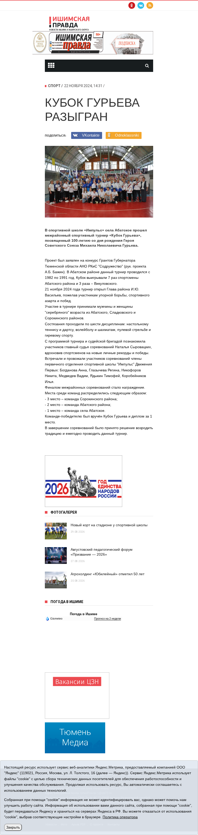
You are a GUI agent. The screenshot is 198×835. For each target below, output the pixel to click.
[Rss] (149, 5)
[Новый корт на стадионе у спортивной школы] (56, 531)
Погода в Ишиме (83, 614)
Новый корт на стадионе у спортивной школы (109, 525)
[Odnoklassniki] (131, 5)
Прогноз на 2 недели (107, 618)
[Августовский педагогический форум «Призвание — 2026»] (56, 555)
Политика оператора (120, 817)
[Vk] (140, 5)
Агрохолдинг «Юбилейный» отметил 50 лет (107, 574)
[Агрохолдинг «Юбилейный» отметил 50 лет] (56, 580)
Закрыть (13, 827)
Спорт (54, 86)
